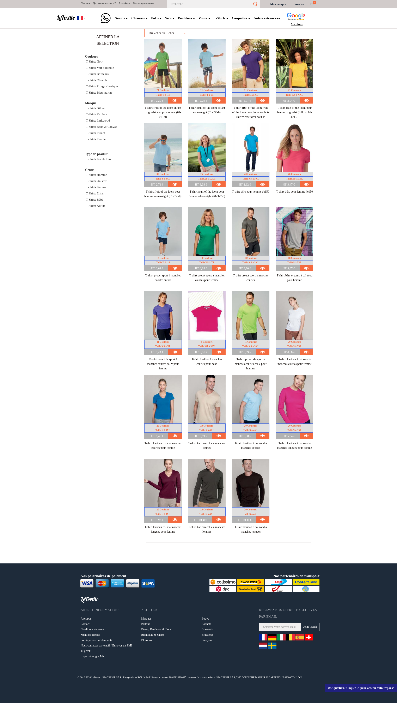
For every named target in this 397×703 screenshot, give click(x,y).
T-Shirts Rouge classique (102, 86)
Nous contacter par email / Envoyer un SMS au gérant (107, 648)
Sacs (168, 18)
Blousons (146, 640)
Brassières (207, 634)
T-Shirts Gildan (95, 108)
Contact (85, 3)
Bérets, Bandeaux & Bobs (156, 629)
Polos (155, 18)
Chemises (138, 18)
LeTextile (66, 18)
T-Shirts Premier (96, 139)
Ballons (145, 624)
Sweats (120, 18)
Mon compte (278, 4)
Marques (146, 618)
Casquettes (240, 18)
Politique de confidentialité (96, 640)
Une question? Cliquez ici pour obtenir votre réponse (361, 688)
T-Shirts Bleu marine (99, 92)
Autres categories (266, 18)
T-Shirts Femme (96, 187)
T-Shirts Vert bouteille (100, 67)
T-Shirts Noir (94, 61)
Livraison (124, 3)
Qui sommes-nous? (104, 3)
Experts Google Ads (92, 656)
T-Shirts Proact (95, 133)
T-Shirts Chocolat (97, 80)
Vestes (203, 18)
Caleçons (207, 640)
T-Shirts (220, 18)
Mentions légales (90, 634)
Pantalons (185, 18)
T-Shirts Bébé (94, 199)
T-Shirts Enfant (95, 193)
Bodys (205, 618)
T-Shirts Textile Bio (98, 159)
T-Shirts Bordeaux (97, 74)
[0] (311, 4)
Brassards (207, 629)
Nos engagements (143, 3)
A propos (86, 618)
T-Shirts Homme (96, 174)
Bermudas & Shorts (152, 634)
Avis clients (297, 24)
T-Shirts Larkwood (98, 120)
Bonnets (206, 624)
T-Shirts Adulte (95, 205)
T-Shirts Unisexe (96, 181)
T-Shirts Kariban (96, 114)
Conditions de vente (92, 629)
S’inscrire (298, 4)
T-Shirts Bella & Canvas (101, 126)
